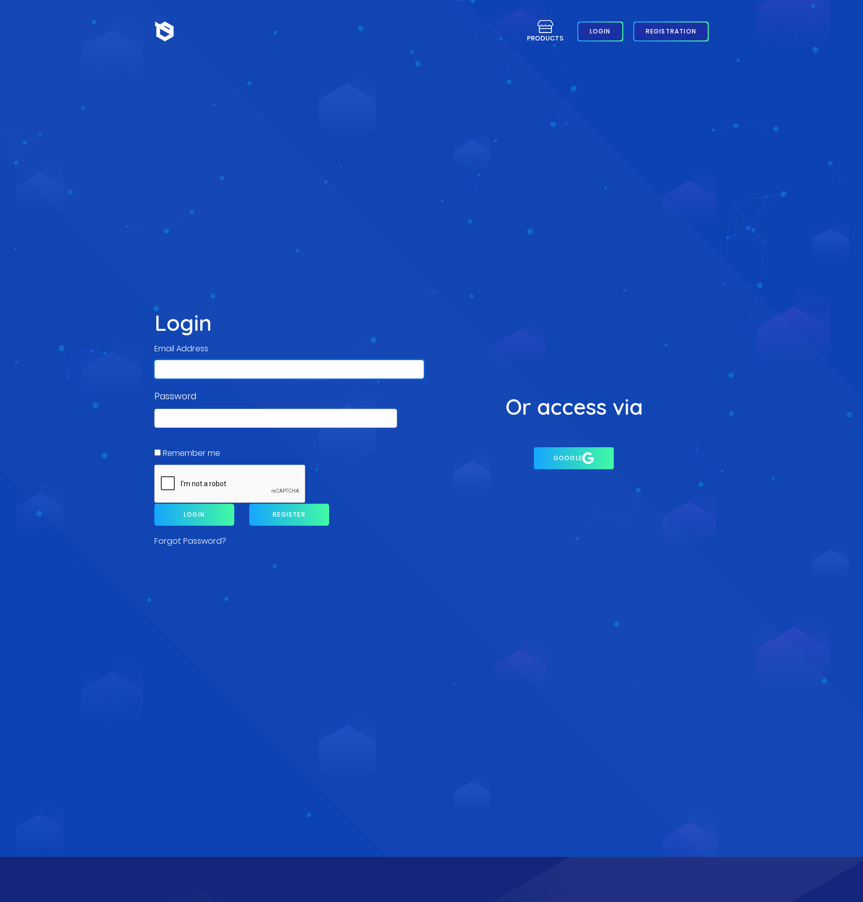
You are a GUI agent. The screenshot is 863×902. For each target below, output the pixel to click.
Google (567, 458)
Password (175, 396)
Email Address (181, 348)
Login (194, 514)
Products (545, 38)
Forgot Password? (190, 541)
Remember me (191, 453)
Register (289, 514)
